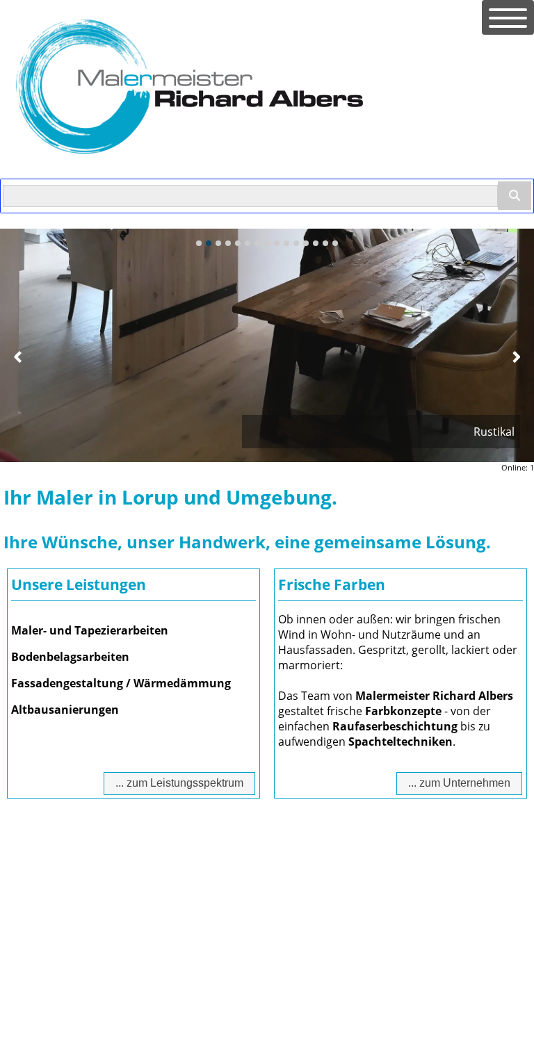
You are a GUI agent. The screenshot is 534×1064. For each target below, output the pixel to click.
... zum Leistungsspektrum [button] (179, 783)
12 (306, 243)
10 (286, 243)
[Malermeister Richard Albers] (189, 159)
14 (325, 243)
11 (296, 243)
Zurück (18, 356)
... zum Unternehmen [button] (459, 783)
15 (335, 243)
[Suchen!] (514, 195)
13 (315, 243)
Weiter (516, 356)
